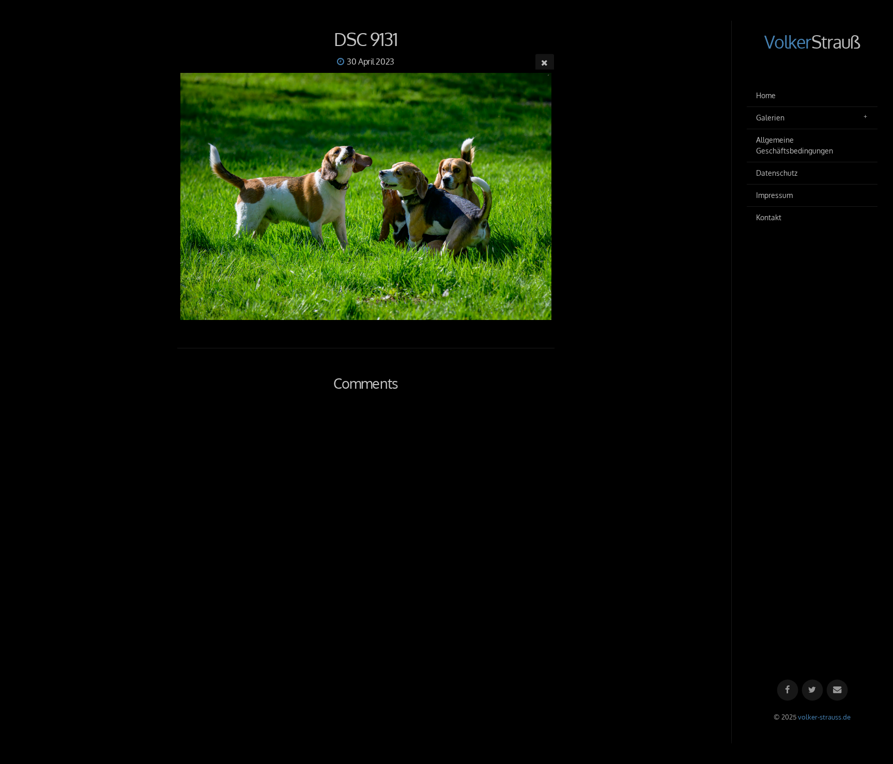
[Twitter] (812, 690)
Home (766, 95)
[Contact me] (837, 690)
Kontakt (768, 217)
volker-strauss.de (824, 717)
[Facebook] (787, 690)
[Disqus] (366, 549)
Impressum (774, 195)
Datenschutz (776, 173)
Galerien (770, 117)
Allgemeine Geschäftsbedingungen (794, 145)
